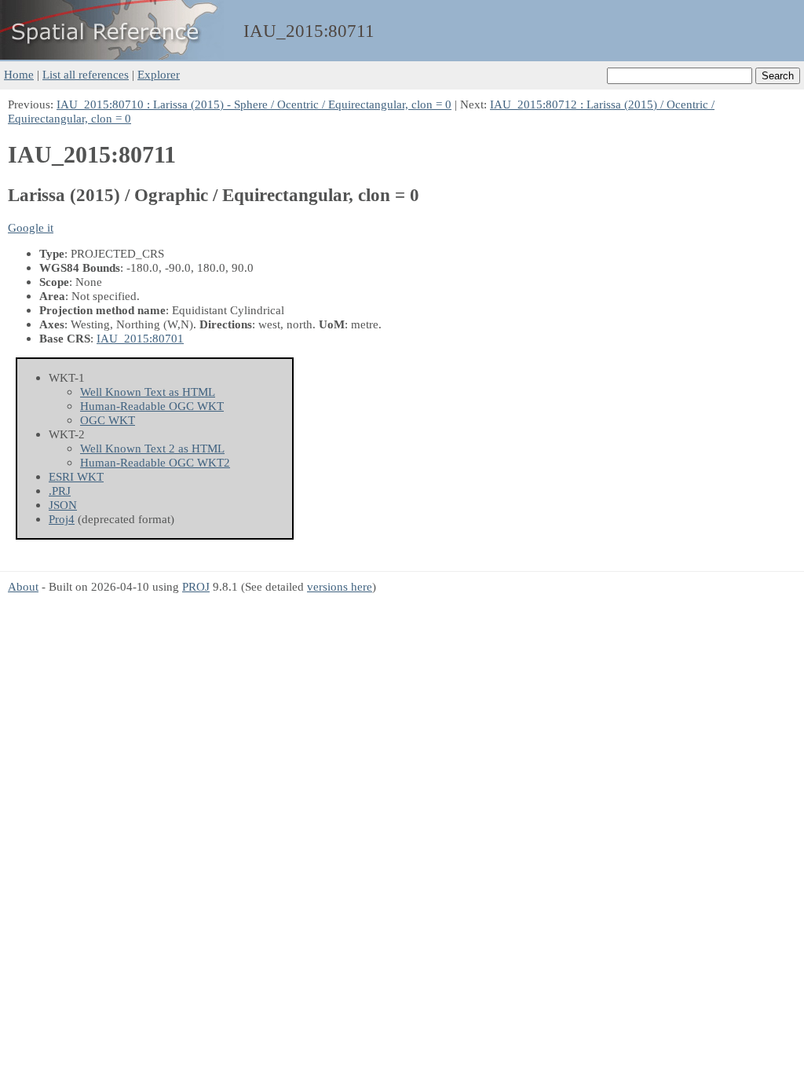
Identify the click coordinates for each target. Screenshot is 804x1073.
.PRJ (60, 490)
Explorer (158, 74)
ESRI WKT (76, 476)
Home (19, 74)
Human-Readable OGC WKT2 (155, 462)
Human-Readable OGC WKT (152, 405)
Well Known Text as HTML (147, 391)
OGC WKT (107, 420)
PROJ (196, 586)
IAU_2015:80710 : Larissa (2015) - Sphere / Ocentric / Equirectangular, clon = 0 (254, 104)
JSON (63, 504)
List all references (85, 74)
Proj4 (62, 519)
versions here (339, 586)
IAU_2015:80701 (140, 338)
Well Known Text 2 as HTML (152, 448)
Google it (30, 227)
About (23, 586)
